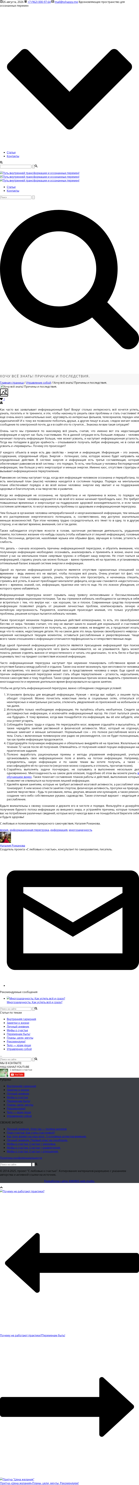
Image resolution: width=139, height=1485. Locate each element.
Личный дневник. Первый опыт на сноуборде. (37, 1140)
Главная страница (12, 383)
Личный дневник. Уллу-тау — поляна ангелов (37, 1129)
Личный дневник (18, 1026)
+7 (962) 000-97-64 (39, 2)
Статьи (11, 152)
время (4, 830)
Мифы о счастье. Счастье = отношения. (32, 1151)
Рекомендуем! (16, 1041)
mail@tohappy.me (66, 2)
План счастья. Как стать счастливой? (31, 1132)
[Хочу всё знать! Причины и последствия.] (0, 386)
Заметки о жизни (18, 1023)
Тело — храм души (19, 1045)
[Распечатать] (1, 403)
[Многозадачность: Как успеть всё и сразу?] (36, 998)
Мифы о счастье (17, 1030)
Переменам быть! (18, 1034)
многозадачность (80, 830)
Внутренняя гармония (21, 1019)
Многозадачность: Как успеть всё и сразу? (34, 1002)
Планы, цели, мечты (20, 1038)
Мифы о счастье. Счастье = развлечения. (34, 1147)
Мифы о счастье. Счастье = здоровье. (31, 1144)
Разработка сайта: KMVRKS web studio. (69, 1181)
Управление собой (38, 383)
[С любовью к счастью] (39, 176)
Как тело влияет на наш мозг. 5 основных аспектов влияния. (46, 1136)
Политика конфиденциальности (21, 1158)
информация (58, 830)
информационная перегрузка (29, 830)
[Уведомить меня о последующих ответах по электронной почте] (73, 985)
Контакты (13, 156)
